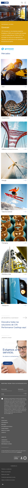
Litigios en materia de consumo (8, 480)
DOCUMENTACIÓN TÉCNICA (6, 426)
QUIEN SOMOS (4, 420)
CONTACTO (3, 432)
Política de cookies (5, 474)
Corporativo (4, 440)
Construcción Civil (5, 441)
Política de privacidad (6, 471)
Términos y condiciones (6, 469)
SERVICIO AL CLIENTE (5, 430)
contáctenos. (19, 452)
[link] (14, 74)
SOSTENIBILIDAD (4, 422)
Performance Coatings (6, 443)
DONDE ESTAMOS (4, 428)
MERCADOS (3, 424)
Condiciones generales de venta (8, 477)
